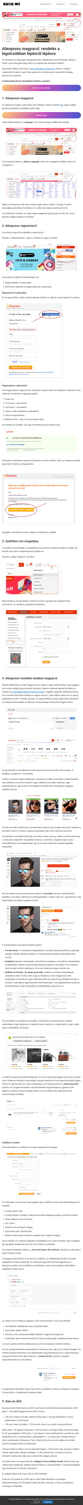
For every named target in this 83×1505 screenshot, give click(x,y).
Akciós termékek (41, 88)
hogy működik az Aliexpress (42, 68)
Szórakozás (73, 4)
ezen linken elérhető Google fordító (28, 692)
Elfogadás (48, 1502)
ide (61, 105)
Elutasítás (37, 1502)
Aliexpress (41, 115)
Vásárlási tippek (45, 4)
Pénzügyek (59, 4)
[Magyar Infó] (11, 4)
